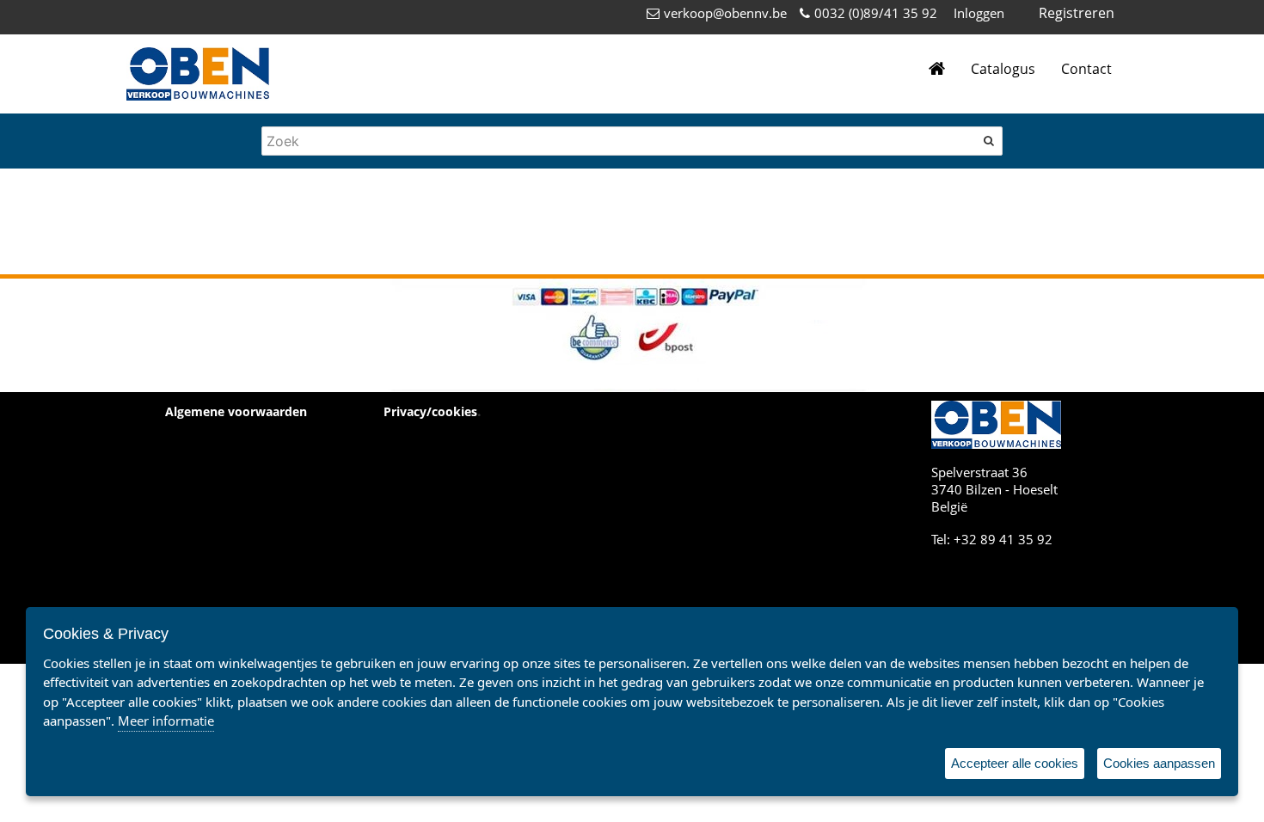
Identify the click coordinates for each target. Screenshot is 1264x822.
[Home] (937, 69)
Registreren (1076, 12)
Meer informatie (166, 720)
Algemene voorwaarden (236, 411)
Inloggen (979, 12)
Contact (1086, 68)
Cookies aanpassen (1159, 763)
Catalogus (1003, 68)
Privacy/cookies (430, 411)
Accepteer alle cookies (1014, 763)
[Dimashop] (197, 74)
